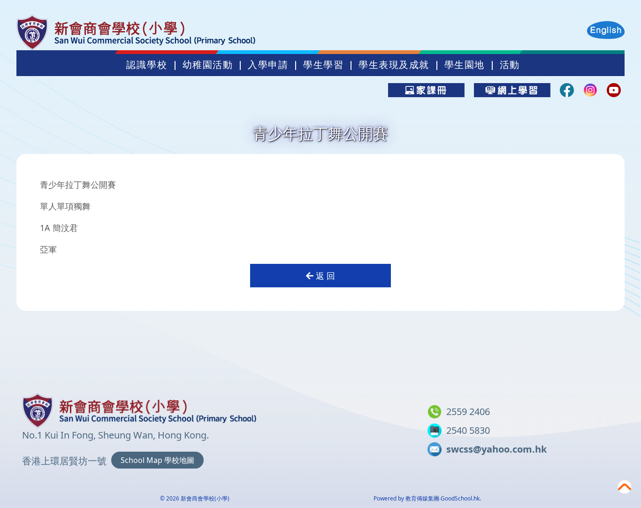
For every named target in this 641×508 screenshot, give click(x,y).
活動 (510, 65)
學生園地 (464, 65)
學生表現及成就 (394, 65)
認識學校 (147, 65)
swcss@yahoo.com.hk (496, 449)
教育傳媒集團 (422, 498)
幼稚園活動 (208, 65)
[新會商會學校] (139, 408)
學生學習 (323, 65)
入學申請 (268, 65)
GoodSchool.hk (460, 498)
